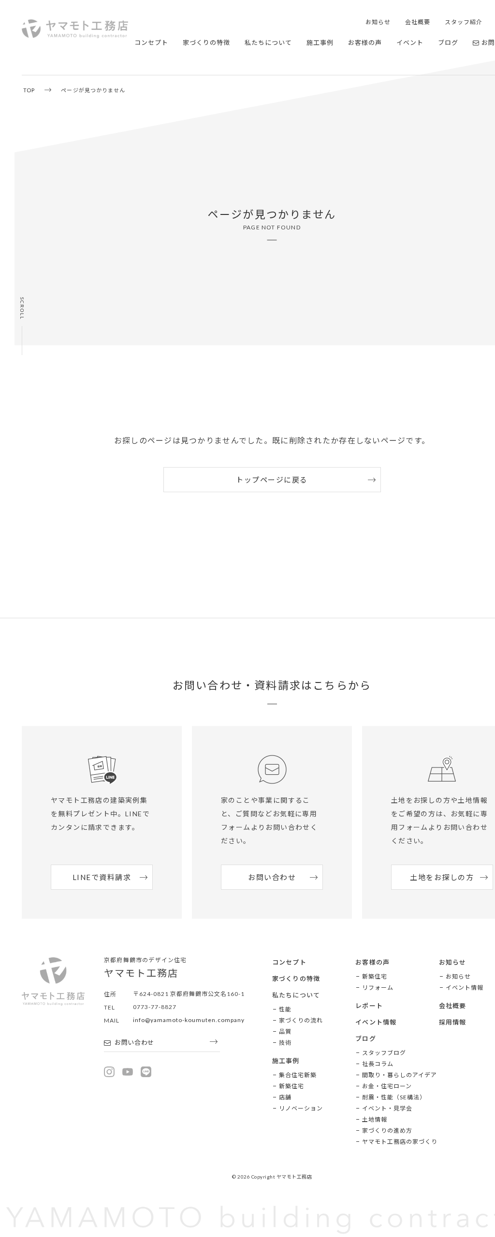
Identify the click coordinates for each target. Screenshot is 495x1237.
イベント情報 (376, 1022)
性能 (285, 1009)
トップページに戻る (272, 479)
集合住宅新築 (298, 1075)
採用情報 (452, 1022)
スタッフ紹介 (463, 22)
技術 (285, 1042)
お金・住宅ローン (387, 1086)
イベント (409, 42)
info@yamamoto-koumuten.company (189, 1020)
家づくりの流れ (301, 1020)
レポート (369, 1006)
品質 (285, 1031)
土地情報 (374, 1119)
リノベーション (301, 1108)
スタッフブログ (384, 1052)
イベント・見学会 (387, 1108)
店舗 (285, 1097)
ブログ (448, 42)
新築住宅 (291, 1086)
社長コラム (377, 1063)
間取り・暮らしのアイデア (399, 1075)
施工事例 (320, 42)
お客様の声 (365, 42)
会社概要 (417, 22)
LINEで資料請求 (102, 877)
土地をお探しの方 (442, 877)
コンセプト (151, 42)
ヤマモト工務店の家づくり (399, 1141)
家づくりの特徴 (206, 42)
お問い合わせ (272, 877)
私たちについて (268, 42)
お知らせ (378, 22)
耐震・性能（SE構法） (394, 1097)
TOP (29, 90)
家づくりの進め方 (387, 1130)
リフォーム (377, 987)
